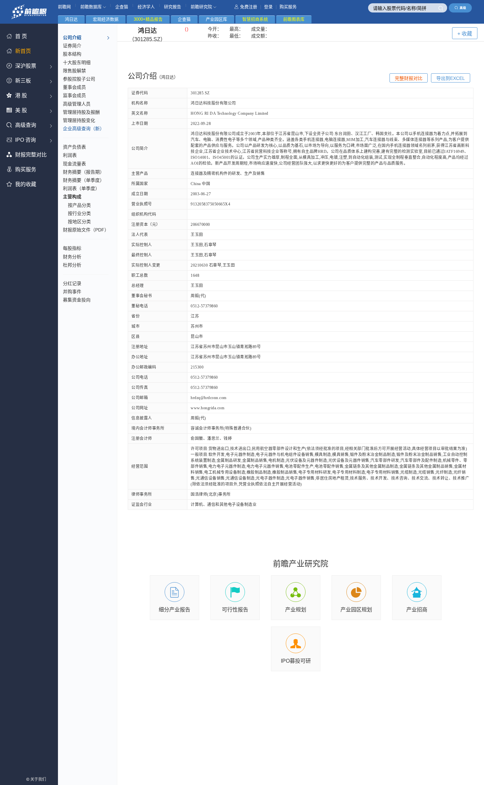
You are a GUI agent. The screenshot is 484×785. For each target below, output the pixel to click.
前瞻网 (64, 6)
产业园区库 (216, 19)
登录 (268, 6)
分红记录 (72, 283)
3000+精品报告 (148, 19)
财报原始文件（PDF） (86, 229)
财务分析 (72, 256)
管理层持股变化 (79, 120)
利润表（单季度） (81, 188)
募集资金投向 (77, 299)
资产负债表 (74, 147)
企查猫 (121, 6)
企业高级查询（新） (83, 128)
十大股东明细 (77, 62)
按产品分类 (79, 205)
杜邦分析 (72, 265)
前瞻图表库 (294, 19)
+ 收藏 (464, 33)
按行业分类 (79, 213)
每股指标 (72, 248)
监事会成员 (74, 95)
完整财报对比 (408, 78)
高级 (463, 8)
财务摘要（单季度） (83, 180)
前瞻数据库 (91, 6)
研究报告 (172, 6)
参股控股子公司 (79, 79)
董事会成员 (74, 87)
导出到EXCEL (450, 78)
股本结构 (72, 54)
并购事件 (72, 291)
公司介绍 (72, 37)
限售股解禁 (74, 70)
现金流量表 (74, 163)
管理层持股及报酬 (81, 112)
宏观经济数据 (106, 19)
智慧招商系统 (255, 19)
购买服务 (288, 6)
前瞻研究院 (202, 6)
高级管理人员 (77, 104)
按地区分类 (79, 221)
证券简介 (72, 45)
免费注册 (248, 6)
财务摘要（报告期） (83, 172)
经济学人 (146, 6)
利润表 (70, 155)
